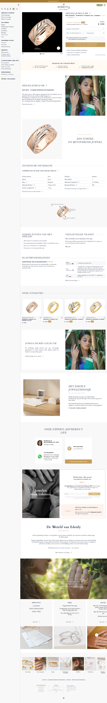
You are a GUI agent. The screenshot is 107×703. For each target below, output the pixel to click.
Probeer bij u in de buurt (7, 74)
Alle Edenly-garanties (100, 54)
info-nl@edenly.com (56, 689)
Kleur (23, 182)
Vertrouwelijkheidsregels (78, 680)
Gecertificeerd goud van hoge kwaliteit (31, 192)
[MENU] (18, 5)
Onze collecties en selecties (7, 65)
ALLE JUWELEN (5, 22)
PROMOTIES (4, 50)
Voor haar (3, 42)
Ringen (3, 24)
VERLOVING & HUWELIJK (7, 13)
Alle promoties (4, 52)
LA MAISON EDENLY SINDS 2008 (10, 60)
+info (90, 498)
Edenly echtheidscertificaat (73, 55)
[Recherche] (2, 9)
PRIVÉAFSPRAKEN (5, 72)
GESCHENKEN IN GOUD (7, 40)
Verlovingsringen (5, 15)
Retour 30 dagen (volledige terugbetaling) (77, 50)
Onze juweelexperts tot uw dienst (87, 66)
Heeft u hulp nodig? (9, 79)
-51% (83, 22)
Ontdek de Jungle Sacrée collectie (33, 356)
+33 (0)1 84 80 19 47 (56, 686)
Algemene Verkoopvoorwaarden (56, 680)
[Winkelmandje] (11, 9)
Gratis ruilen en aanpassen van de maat (76, 52)
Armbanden (4, 30)
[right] (58, 48)
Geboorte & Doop (5, 46)
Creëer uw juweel (5, 67)
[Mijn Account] (8, 9)
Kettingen (3, 32)
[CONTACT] (14, 9)
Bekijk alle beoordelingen (71, 281)
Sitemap (68, 680)
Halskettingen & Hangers (7, 26)
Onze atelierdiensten (6, 69)
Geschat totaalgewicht (28, 188)
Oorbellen (3, 28)
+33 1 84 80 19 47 (78, 449)
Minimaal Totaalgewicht (72, 182)
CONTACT (44, 680)
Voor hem (3, 44)
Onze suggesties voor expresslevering (76, 39)
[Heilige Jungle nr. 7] (42, 32)
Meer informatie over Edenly (62, 553)
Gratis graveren (90, 33)
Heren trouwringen (6, 19)
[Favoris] (5, 9)
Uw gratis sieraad (6, 55)
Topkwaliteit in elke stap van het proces (39, 171)
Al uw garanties (5, 63)
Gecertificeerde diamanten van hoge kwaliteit (75, 189)
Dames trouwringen (6, 17)
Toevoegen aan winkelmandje (85, 44)
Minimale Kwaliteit (27, 185)
